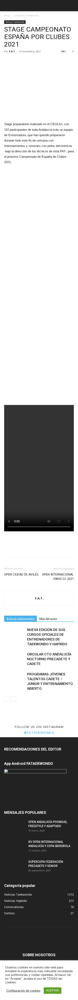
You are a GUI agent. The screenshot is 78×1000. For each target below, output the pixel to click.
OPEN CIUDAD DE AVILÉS (21, 574)
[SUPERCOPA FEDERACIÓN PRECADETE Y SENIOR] (14, 867)
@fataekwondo (39, 732)
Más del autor (48, 619)
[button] (72, 5)
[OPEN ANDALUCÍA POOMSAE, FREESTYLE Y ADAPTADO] (14, 827)
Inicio (7, 15)
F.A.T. (12, 51)
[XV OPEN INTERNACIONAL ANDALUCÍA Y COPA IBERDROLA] (14, 847)
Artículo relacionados (20, 619)
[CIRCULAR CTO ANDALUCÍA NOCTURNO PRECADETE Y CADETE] (14, 659)
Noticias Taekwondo (27, 15)
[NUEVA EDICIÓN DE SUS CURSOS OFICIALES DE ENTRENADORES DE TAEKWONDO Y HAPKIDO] (14, 634)
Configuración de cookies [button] (23, 990)
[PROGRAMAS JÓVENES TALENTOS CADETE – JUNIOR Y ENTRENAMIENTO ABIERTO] (14, 679)
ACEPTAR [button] (52, 990)
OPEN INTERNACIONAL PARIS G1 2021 (58, 577)
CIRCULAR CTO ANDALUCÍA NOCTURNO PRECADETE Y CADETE (49, 659)
